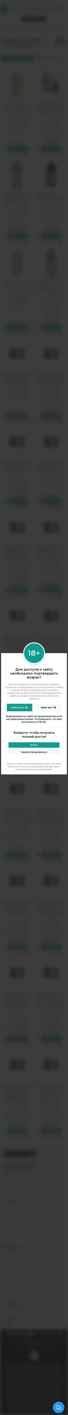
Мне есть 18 (19, 707)
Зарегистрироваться (34, 752)
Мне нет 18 (48, 707)
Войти (34, 745)
